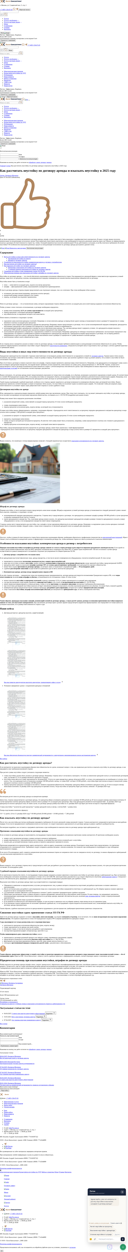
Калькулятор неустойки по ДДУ (15, 73)
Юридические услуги (11, 1102)
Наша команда (9, 77)
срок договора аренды (92, 896)
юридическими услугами (8, 368)
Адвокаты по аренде (7, 1004)
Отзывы (7, 27)
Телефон (22, 157)
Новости (7, 84)
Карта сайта (8, 1105)
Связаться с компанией (8, 40)
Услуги (6, 18)
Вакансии (7, 80)
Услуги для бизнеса (10, 20)
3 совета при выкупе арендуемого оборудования (28, 1013)
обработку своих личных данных (40, 162)
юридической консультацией (112, 537)
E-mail (21, 1040)
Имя (20, 154)
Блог (5, 1110)
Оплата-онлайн (9, 1107)
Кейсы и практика (10, 78)
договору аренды (97, 356)
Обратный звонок (24, 9)
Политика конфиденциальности (11, 1168)
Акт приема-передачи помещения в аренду (26, 1020)
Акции (6, 1124)
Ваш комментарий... (25, 1044)
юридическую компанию (58, 345)
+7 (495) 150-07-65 (6, 9)
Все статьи (3, 1024)
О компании (8, 26)
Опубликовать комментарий (9, 1046)
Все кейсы (3, 759)
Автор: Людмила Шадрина (9, 175)
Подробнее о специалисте (9, 1002)
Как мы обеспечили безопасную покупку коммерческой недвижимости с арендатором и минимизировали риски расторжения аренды (50, 755)
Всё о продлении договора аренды (23, 1017)
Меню (2, 33)
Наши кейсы (4, 1090)
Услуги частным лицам (12, 22)
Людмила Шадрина (6, 985)
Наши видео (8, 86)
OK (2, 1251)
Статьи (8, 166)
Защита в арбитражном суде (55, 1004)
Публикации (8, 75)
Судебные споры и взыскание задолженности (30, 1004)
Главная (2, 166)
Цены (6, 24)
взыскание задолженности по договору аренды (88, 441)
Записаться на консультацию (28, 159)
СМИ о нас (8, 82)
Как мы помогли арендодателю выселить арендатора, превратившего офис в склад (32, 682)
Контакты (7, 29)
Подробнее (49, 1013)
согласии (73, 1247)
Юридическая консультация (13, 71)
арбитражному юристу (109, 877)
